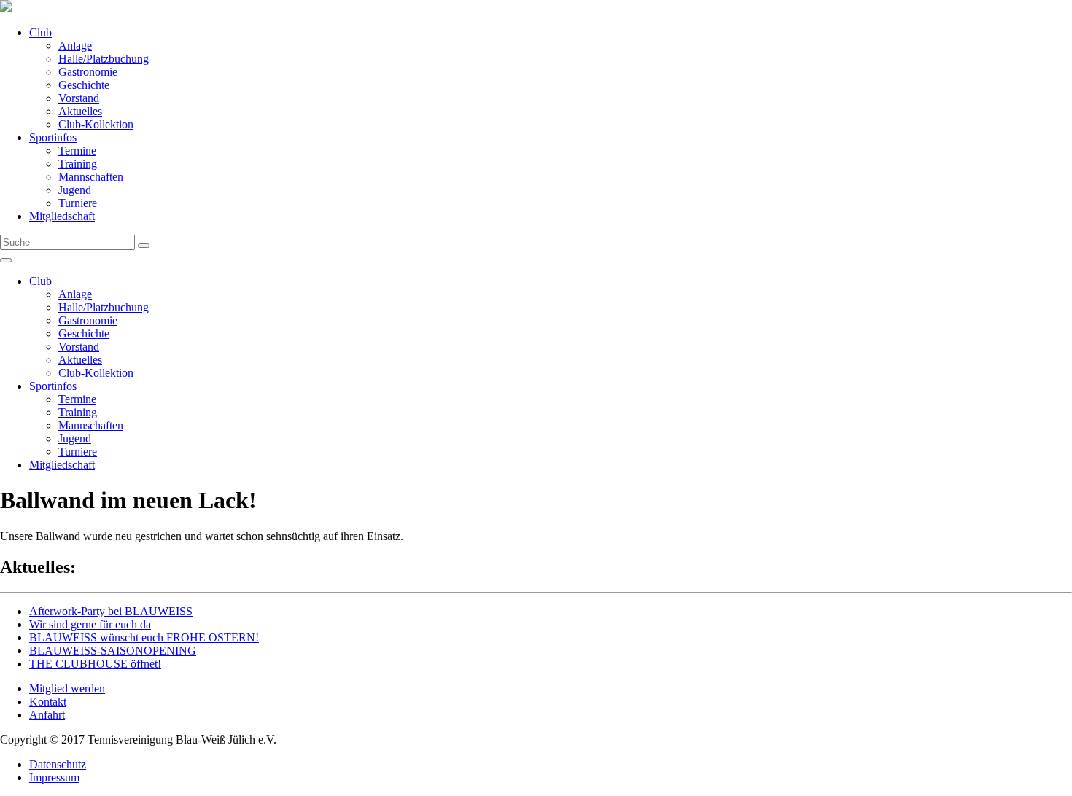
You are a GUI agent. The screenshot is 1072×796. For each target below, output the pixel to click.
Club (40, 32)
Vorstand (78, 98)
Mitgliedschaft (62, 216)
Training (77, 163)
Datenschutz (57, 764)
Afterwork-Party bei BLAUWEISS (111, 611)
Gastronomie (87, 72)
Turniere (77, 203)
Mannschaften (90, 177)
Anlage (75, 45)
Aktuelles (80, 111)
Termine (77, 150)
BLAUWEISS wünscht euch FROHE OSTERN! (144, 637)
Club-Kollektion (95, 124)
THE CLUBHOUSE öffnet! (95, 664)
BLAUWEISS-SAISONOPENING (112, 650)
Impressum (54, 777)
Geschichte (83, 85)
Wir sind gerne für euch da (90, 624)
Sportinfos (53, 137)
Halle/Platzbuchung (103, 58)
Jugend (74, 190)
